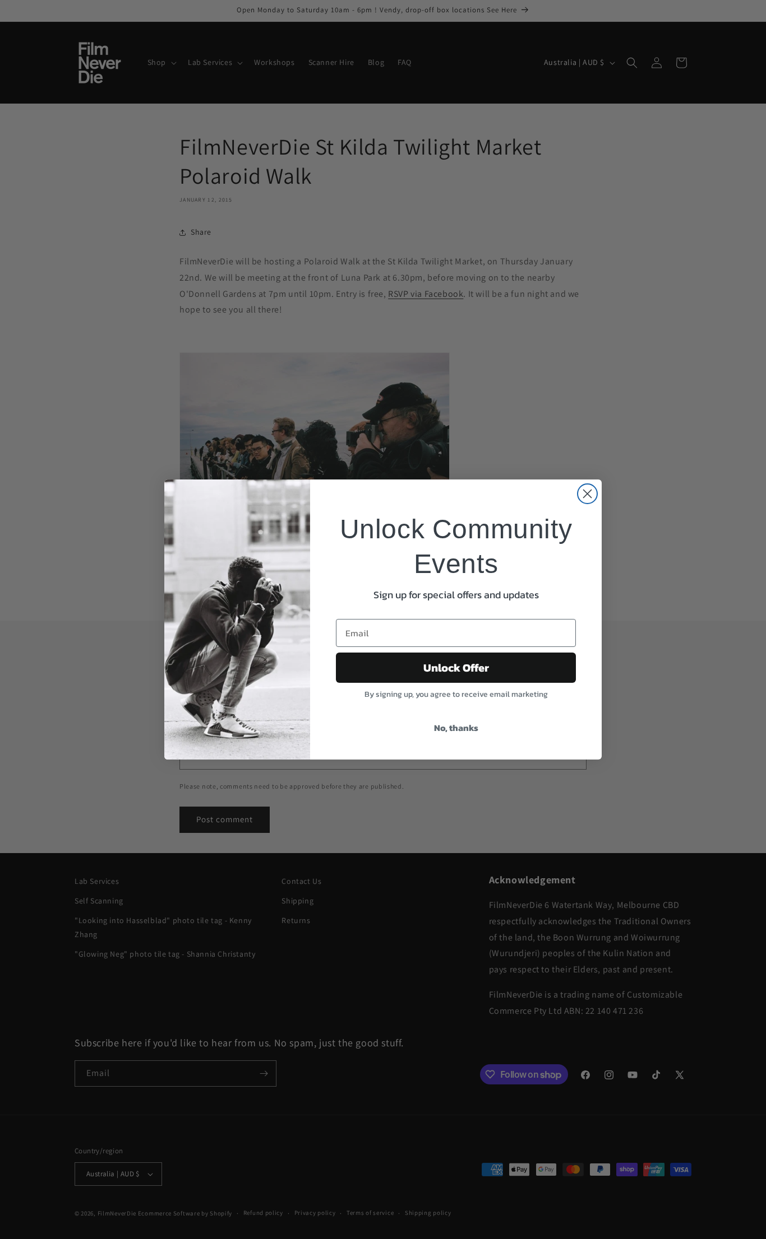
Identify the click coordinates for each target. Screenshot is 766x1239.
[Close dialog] (587, 494)
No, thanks (456, 727)
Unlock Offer (456, 667)
